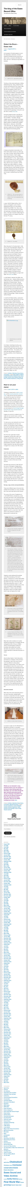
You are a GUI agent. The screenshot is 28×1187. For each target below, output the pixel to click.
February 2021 (7, 919)
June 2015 (6, 1023)
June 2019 (6, 947)
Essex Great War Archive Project (11, 1111)
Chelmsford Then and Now (10, 1092)
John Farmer (7, 1124)
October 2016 (7, 997)
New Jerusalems (7, 28)
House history (7, 1121)
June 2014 (6, 1041)
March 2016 (6, 1008)
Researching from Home (9, 1139)
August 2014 (6, 1038)
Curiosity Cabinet (8, 1100)
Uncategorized (7, 1150)
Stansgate (12, 808)
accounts (6, 805)
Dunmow (10, 807)
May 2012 (6, 1081)
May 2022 (6, 902)
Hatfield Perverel (16, 376)
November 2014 (7, 1034)
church (10, 1165)
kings (6, 377)
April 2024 (6, 875)
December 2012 (7, 1070)
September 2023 (7, 885)
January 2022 (7, 908)
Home (5, 25)
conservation (8, 1168)
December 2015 (7, 1013)
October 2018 (7, 960)
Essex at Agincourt (8, 1110)
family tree (14, 111)
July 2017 (6, 983)
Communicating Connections (10, 31)
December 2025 (7, 856)
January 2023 (7, 892)
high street (18, 1185)
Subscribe (7, 833)
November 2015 (7, 1015)
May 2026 (6, 848)
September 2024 (7, 872)
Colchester (17, 1165)
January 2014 (7, 1049)
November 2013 (7, 1052)
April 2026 (6, 850)
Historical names (8, 1119)
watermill (10, 809)
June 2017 (6, 985)
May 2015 (6, 1024)
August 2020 (6, 925)
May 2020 (6, 930)
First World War (7, 1117)
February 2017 (7, 991)
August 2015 (6, 1019)
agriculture (6, 1162)
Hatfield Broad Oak (9, 376)
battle (14, 374)
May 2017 (6, 986)
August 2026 (6, 844)
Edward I (18, 374)
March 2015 (6, 1027)
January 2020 (7, 936)
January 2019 (7, 955)
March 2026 (6, 852)
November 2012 (7, 1071)
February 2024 (7, 878)
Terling (18, 378)
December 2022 (7, 894)
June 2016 (6, 1004)
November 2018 (7, 958)
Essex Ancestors (7, 1108)
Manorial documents (14, 804)
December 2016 (7, 994)
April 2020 (6, 932)
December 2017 (7, 976)
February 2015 (7, 1029)
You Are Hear (16, 25)
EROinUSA (6, 1106)
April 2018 (6, 969)
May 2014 (6, 1043)
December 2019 (7, 938)
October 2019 (7, 941)
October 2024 (7, 870)
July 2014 (6, 1040)
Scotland (9, 378)
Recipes (5, 1136)
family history (12, 1178)
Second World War (8, 1144)
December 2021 (7, 910)
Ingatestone (14, 807)
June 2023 (6, 888)
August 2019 (6, 944)
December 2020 (7, 921)
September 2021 (7, 913)
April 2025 (6, 864)
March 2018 (6, 971)
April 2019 (6, 950)
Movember (6, 1132)
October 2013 (7, 1054)
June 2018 (6, 966)
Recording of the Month (9, 1138)
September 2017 (7, 980)
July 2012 (6, 1077)
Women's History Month (9, 1153)
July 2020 (6, 927)
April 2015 (6, 1026)
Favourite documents (9, 1116)
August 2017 (6, 982)
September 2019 (7, 943)
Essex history (20, 373)
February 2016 (7, 1010)
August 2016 (6, 1001)
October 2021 (7, 911)
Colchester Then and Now (10, 1094)
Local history (6, 374)
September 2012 (7, 1074)
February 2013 (7, 1066)
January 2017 (7, 993)
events (5, 1179)
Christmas (6, 1165)
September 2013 (7, 1055)
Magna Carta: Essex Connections (11, 1128)
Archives (10, 373)
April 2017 (6, 988)
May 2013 (6, 1062)
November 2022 (7, 896)
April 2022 (6, 903)
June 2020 (6, 928)
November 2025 (7, 858)
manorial (6, 808)
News (5, 1133)
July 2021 (6, 916)
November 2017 (7, 977)
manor (19, 807)
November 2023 (7, 881)
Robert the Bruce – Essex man (11, 45)
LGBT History (7, 1125)
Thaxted (5, 809)
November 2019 (7, 939)
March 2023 (6, 891)
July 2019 (6, 946)
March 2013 (6, 1065)
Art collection (7, 1091)
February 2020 (7, 935)
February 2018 (7, 972)
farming (20, 1179)
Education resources (8, 34)
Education (6, 1103)
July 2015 (6, 1021)
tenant (16, 808)
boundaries (10, 805)
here (16, 800)
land (13, 377)
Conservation (7, 1099)
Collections (14, 373)
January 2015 (7, 1030)
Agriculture (6, 1088)
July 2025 (6, 863)
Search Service (7, 1142)
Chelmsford (16, 1161)
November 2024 (7, 869)
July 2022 (6, 899)
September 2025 (7, 861)
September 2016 (7, 999)
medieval (16, 377)
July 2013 (6, 1059)
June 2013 (6, 1060)
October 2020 (7, 922)
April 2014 (6, 1044)
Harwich (13, 1185)
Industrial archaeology (9, 1122)
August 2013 (6, 1057)
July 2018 (6, 965)
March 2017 (6, 990)
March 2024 (6, 877)
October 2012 (7, 1073)
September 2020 (7, 924)
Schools (6, 1141)
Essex (15, 1168)
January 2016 (7, 1012)
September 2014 (7, 1037)
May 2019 (6, 949)
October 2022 (7, 897)
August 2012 (6, 1076)
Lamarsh (9, 377)
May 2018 (6, 968)
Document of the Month (9, 1102)
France (22, 1182)
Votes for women (8, 1152)
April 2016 (6, 1007)
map (9, 808)
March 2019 (6, 952)
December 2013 (7, 1051)
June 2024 (6, 874)
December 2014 (7, 1032)
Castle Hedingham (17, 805)
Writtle (21, 378)
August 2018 (6, 963)
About (10, 25)
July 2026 (6, 845)
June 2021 (6, 917)
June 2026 (6, 847)
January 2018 (7, 974)
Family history (7, 1114)
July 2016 (6, 1002)
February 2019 (7, 954)
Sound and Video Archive (10, 1146)
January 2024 (7, 880)
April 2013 (6, 1063)
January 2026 (7, 855)
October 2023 (7, 883)
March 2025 (6, 866)
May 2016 (6, 1005)
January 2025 (7, 867)
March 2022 (6, 905)
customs (6, 807)
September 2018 (7, 961)
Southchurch (14, 378)
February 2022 (7, 906)
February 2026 (7, 853)
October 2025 (7, 859)
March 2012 (6, 1082)
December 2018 (7, 957)
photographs (7, 1135)
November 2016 (7, 996)
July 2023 (6, 886)
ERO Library (6, 1105)
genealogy (7, 1185)
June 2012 (6, 1079)
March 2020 (6, 933)
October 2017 (7, 979)
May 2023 (6, 889)
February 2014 (7, 1048)
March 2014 (6, 1046)
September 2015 (7, 1018)
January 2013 (7, 1068)
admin (5, 50)
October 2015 (7, 1016)
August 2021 (6, 914)
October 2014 (7, 1035)
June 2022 (6, 900)
